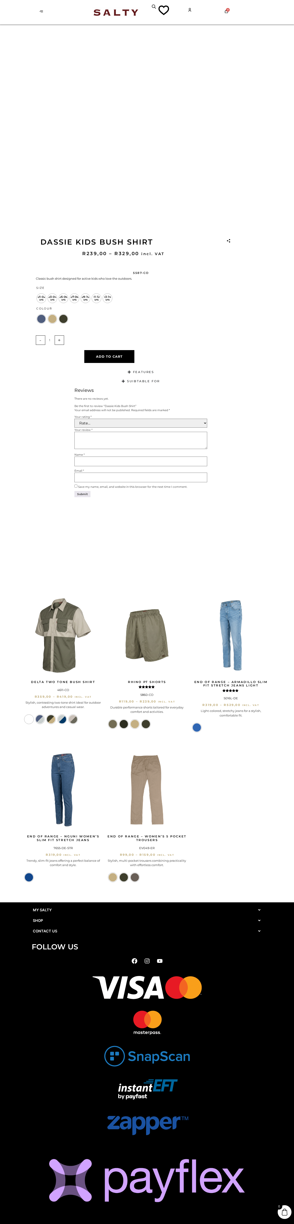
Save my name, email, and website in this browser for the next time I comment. (132, 486)
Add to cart (109, 356)
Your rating (83, 416)
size (40, 288)
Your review (83, 430)
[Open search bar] (154, 6)
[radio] (41, 298)
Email (79, 470)
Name (79, 454)
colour (44, 308)
